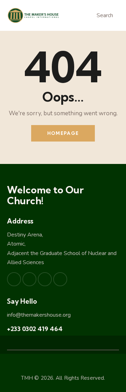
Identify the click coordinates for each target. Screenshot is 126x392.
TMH (27, 377)
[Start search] (89, 16)
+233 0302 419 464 (35, 329)
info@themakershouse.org (39, 315)
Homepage (63, 133)
